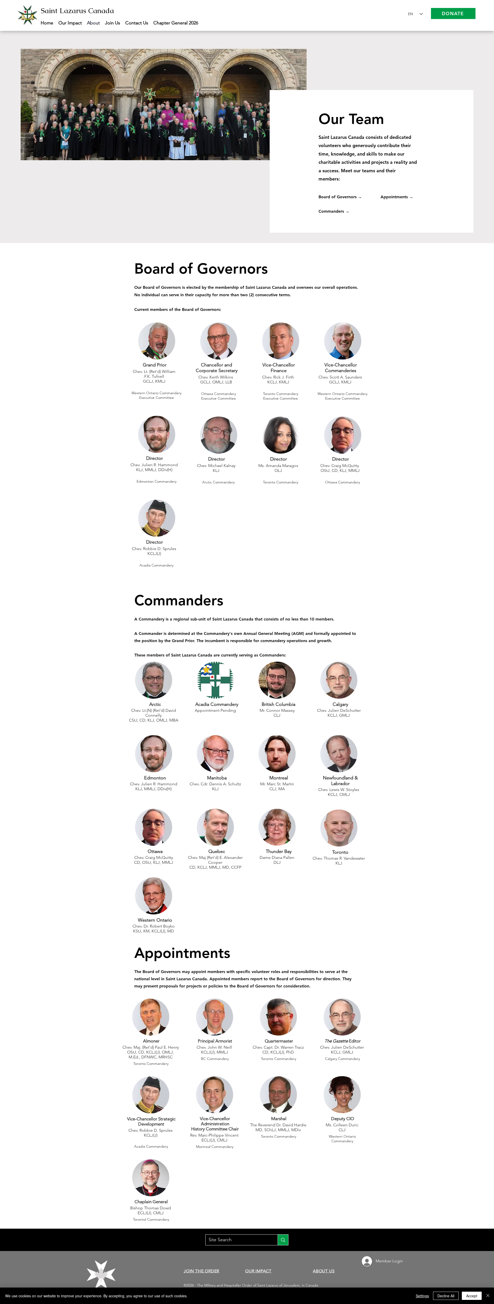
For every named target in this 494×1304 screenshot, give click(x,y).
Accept (471, 1295)
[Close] (488, 1296)
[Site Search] (283, 1240)
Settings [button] (422, 1295)
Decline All (445, 1295)
